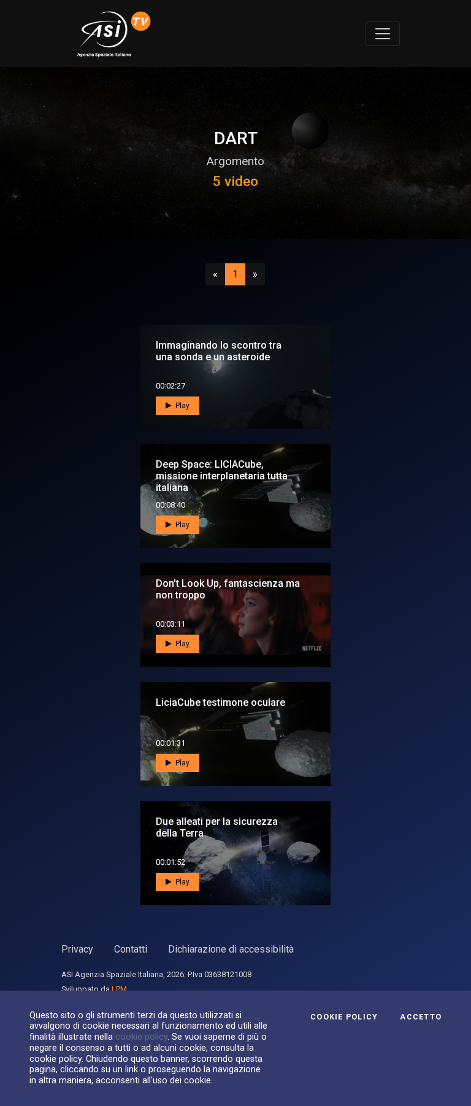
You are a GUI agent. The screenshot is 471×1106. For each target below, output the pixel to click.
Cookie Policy (344, 1017)
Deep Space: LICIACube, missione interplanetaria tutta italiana (222, 475)
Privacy (77, 949)
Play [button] (182, 405)
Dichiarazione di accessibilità (231, 949)
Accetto (421, 1017)
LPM (119, 989)
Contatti (130, 949)
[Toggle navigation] (383, 33)
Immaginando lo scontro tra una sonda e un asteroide (218, 351)
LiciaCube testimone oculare (220, 702)
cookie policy (141, 1037)
